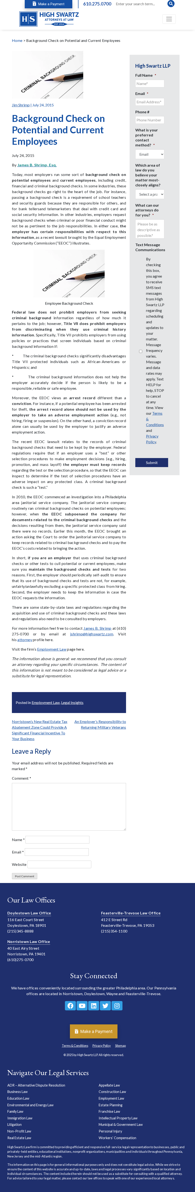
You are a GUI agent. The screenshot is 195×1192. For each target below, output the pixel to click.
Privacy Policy (102, 1045)
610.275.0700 (97, 3)
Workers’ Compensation (117, 1138)
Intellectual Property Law (118, 1118)
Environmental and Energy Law (30, 1105)
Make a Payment (50, 4)
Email (18, 852)
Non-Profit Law (19, 1131)
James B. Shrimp (97, 628)
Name (18, 839)
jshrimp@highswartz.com (91, 634)
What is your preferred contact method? (146, 137)
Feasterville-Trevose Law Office (131, 913)
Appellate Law (109, 1085)
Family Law (15, 1111)
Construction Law (112, 1092)
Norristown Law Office (28, 941)
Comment (21, 778)
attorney (24, 639)
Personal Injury (110, 1131)
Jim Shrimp (21, 105)
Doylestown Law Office (29, 913)
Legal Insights (72, 702)
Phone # (142, 112)
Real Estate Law (19, 1138)
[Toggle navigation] (169, 19)
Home (17, 40)
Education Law (18, 1098)
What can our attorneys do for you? (147, 210)
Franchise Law (109, 1111)
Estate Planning (110, 1105)
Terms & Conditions (75, 1045)
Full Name (145, 75)
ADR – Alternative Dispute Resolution (36, 1085)
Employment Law (51, 649)
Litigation (14, 1124)
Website (19, 864)
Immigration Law (19, 1118)
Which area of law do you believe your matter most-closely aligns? (148, 175)
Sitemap (120, 1045)
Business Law (17, 1092)
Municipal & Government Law (121, 1124)
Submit (152, 462)
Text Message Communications (150, 247)
